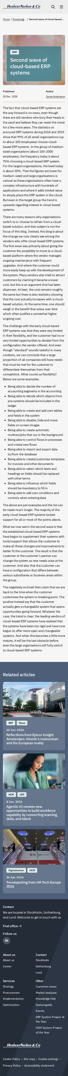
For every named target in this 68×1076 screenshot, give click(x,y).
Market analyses (46, 992)
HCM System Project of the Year (49, 1030)
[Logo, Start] (21, 7)
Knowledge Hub (46, 998)
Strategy (8, 986)
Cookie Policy (11, 1059)
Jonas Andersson (55, 96)
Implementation (13, 998)
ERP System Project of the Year (50, 1019)
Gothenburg (43, 966)
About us (8, 960)
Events (40, 1011)
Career (7, 966)
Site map (29, 1059)
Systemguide (44, 1005)
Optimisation (11, 1005)
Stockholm (42, 960)
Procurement (11, 992)
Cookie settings (48, 1059)
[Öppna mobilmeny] (61, 7)
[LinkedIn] (6, 940)
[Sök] (53, 7)
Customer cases (46, 986)
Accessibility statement (39, 1065)
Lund (39, 972)
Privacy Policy (12, 1065)
